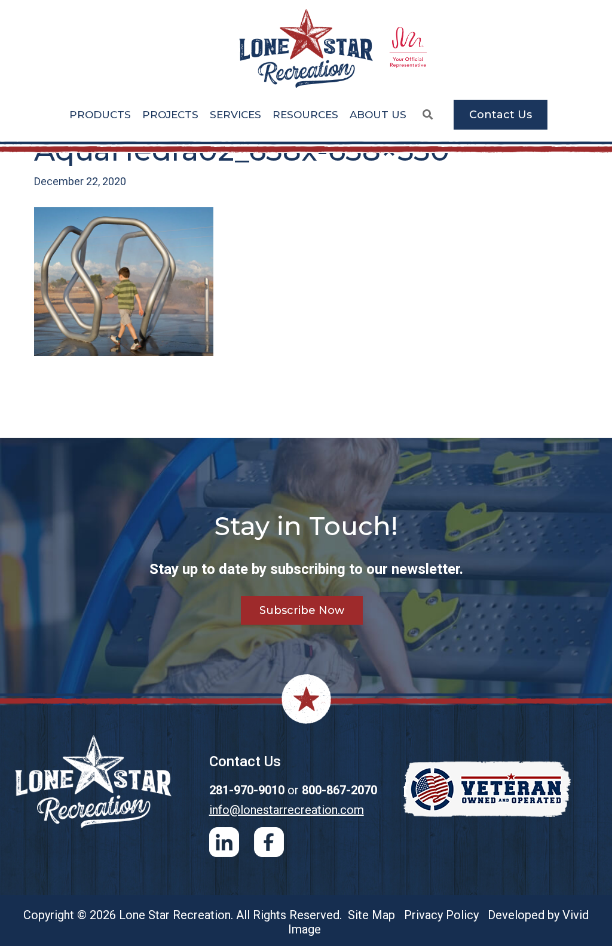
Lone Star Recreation (306, 48)
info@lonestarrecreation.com (286, 810)
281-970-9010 (246, 790)
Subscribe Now (301, 610)
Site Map (371, 915)
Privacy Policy (441, 915)
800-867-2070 (339, 790)
